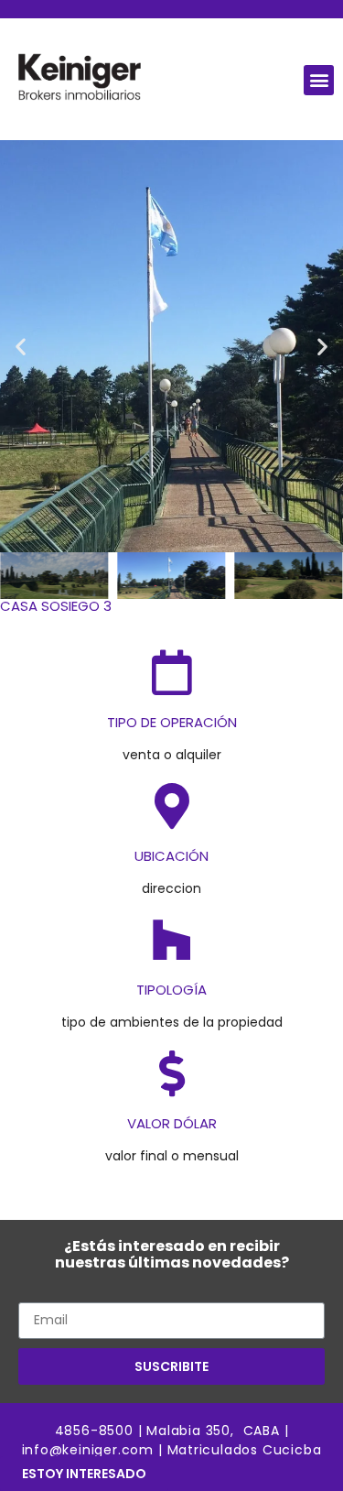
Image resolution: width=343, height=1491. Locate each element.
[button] (319, 80)
